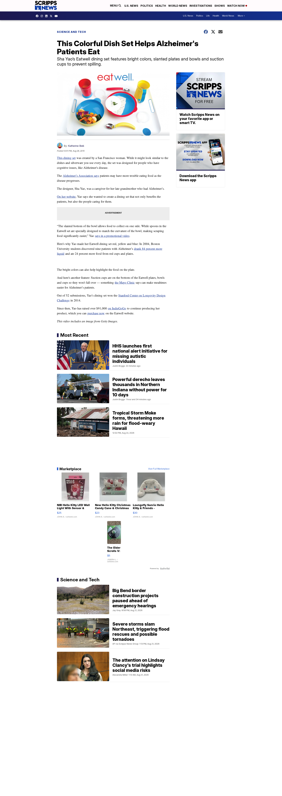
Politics (147, 5)
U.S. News (131, 5)
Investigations (200, 5)
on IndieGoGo (117, 308)
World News (177, 5)
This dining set (66, 158)
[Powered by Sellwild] (165, 568)
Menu (114, 5)
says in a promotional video (112, 236)
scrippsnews (38, 16)
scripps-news (47, 16)
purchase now (96, 313)
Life (208, 15)
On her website (66, 196)
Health (160, 5)
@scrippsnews (57, 16)
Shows (219, 5)
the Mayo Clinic (125, 282)
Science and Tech (71, 31)
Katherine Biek (76, 145)
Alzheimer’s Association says (81, 176)
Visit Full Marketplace (159, 469)
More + (241, 15)
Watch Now (236, 5)
